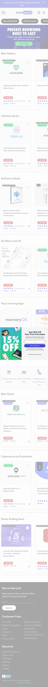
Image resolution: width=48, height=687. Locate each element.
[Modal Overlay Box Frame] (24, 343)
